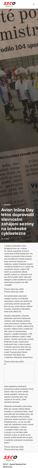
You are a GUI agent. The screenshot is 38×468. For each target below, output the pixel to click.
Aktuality (7, 204)
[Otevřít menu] (34, 4)
